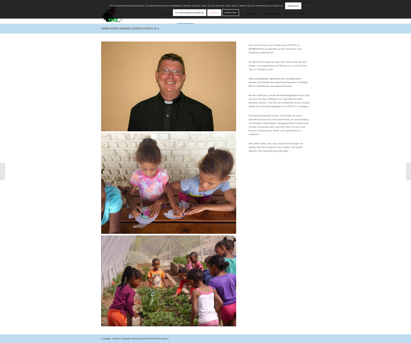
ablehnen (214, 13)
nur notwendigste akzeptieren (189, 13)
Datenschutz (231, 13)
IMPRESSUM (137, 339)
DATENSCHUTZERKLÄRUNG (156, 339)
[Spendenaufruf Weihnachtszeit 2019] (2, 171)
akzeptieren (293, 6)
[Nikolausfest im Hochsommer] (408, 171)
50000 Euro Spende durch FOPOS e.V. (130, 28)
